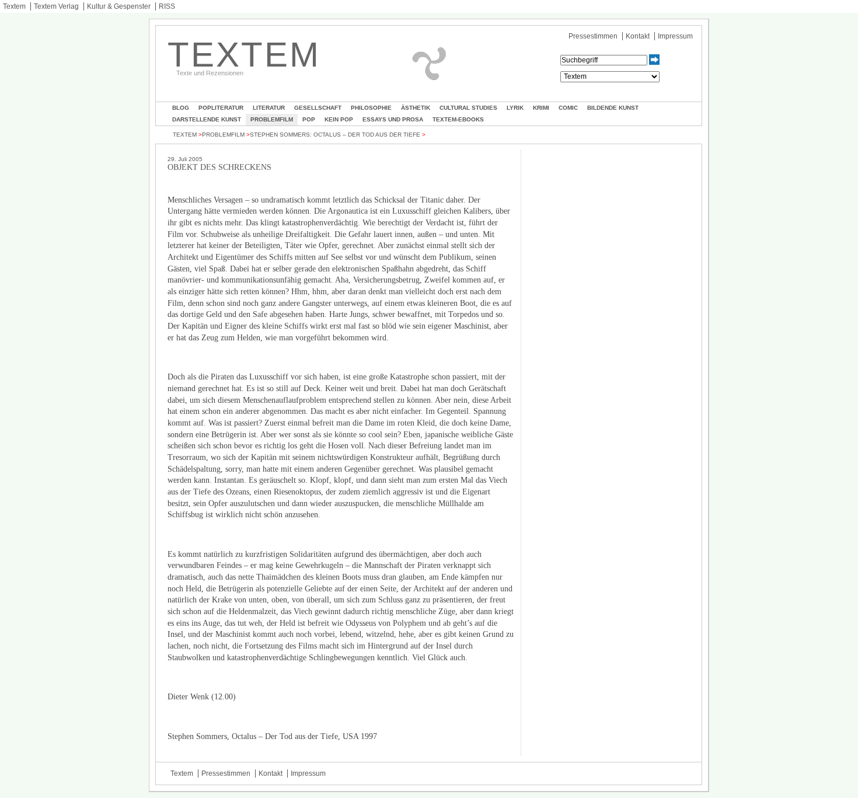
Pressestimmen (593, 36)
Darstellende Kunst (206, 119)
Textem (14, 6)
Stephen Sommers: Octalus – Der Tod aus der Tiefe (335, 134)
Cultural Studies (468, 107)
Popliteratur (220, 107)
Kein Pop (339, 119)
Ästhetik (415, 107)
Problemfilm (271, 119)
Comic (568, 107)
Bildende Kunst (613, 107)
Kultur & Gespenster (119, 6)
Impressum (675, 36)
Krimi (541, 107)
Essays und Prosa (392, 119)
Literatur (269, 107)
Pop (308, 119)
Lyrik (515, 107)
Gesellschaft (317, 107)
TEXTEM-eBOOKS (458, 119)
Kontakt (638, 36)
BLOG (180, 107)
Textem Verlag (56, 6)
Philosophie (371, 107)
